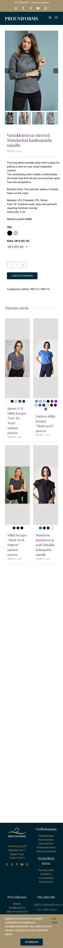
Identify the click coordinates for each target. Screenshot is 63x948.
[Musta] (51, 405)
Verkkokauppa (46, 835)
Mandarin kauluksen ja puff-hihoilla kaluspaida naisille (45, 545)
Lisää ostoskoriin (22, 275)
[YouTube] (22, 864)
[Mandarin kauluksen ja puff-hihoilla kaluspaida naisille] (45, 485)
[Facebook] (12, 864)
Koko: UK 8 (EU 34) (18, 241)
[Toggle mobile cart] (50, 17)
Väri (9, 227)
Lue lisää (55, 920)
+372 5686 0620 (21, 2)
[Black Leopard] (16, 401)
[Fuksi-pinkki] (55, 401)
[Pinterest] (17, 864)
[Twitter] (7, 864)
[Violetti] (52, 401)
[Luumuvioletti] (12, 401)
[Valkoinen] (52, 527)
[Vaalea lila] (40, 401)
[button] (9, 233)
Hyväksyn (31, 942)
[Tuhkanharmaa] (36, 405)
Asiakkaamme (17, 907)
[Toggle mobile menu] (56, 17)
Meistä (17, 903)
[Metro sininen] (36, 401)
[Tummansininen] (48, 401)
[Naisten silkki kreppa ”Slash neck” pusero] (45, 358)
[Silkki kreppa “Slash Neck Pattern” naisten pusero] (17, 485)
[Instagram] (27, 864)
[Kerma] (47, 405)
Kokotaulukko (46, 870)
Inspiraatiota (46, 881)
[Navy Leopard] (23, 401)
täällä (28, 219)
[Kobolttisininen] (43, 405)
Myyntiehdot (46, 843)
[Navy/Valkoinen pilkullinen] (17, 527)
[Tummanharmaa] (45, 409)
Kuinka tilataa (46, 839)
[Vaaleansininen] (44, 401)
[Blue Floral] (19, 401)
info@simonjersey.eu (40, 2)
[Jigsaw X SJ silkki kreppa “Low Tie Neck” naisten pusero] (17, 358)
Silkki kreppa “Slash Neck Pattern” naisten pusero (16, 545)
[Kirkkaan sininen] (39, 405)
